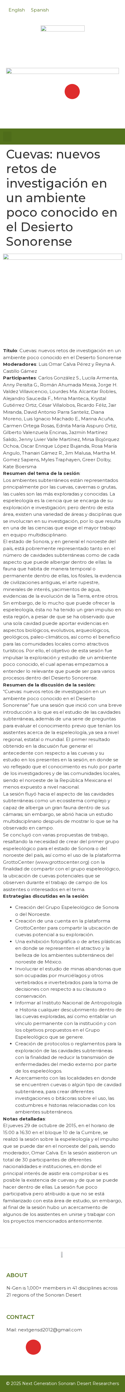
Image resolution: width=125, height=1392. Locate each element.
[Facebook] (52, 91)
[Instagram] (72, 91)
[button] (7, 137)
